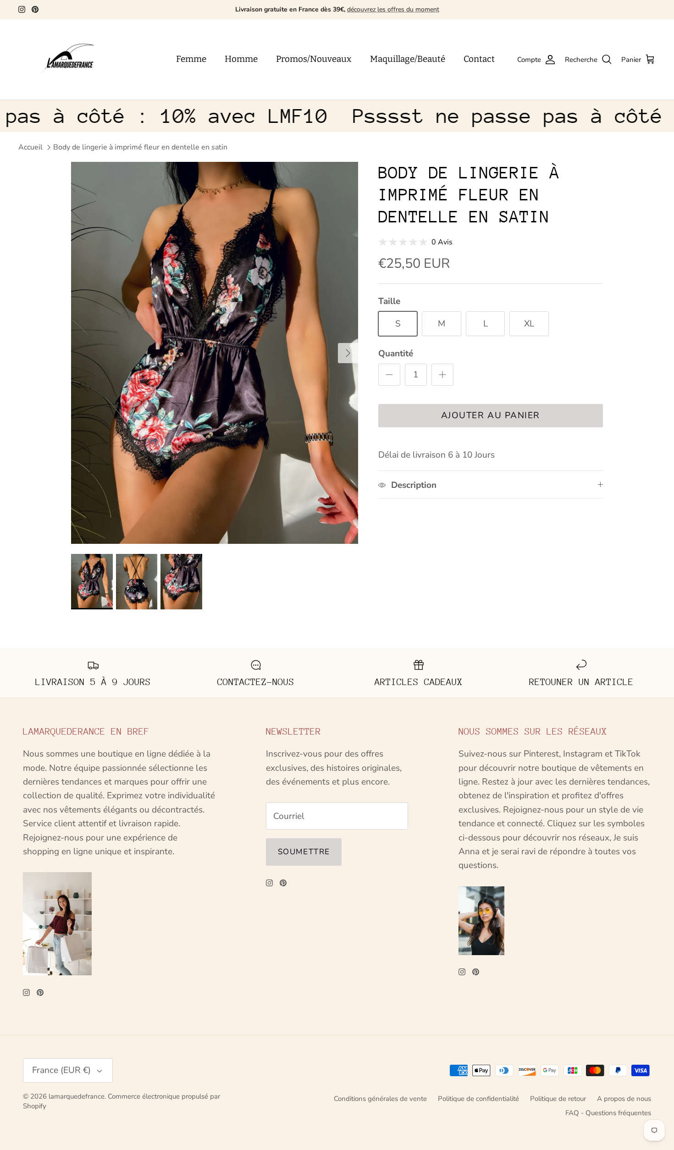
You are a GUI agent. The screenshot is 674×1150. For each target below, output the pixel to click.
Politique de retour (558, 1098)
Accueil (30, 147)
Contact (479, 59)
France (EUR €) (61, 1070)
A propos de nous (624, 1098)
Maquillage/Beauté (407, 59)
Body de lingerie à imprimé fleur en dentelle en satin (140, 147)
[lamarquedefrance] (75, 59)
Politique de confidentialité (478, 1098)
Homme (241, 59)
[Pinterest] (35, 9)
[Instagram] (21, 9)
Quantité (395, 353)
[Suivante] (348, 353)
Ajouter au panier (490, 415)
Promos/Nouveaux (314, 59)
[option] (214, 353)
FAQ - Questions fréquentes (608, 1112)
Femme (191, 59)
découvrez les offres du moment (393, 9)
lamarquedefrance (77, 1096)
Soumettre (304, 851)
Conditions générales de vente (380, 1098)
